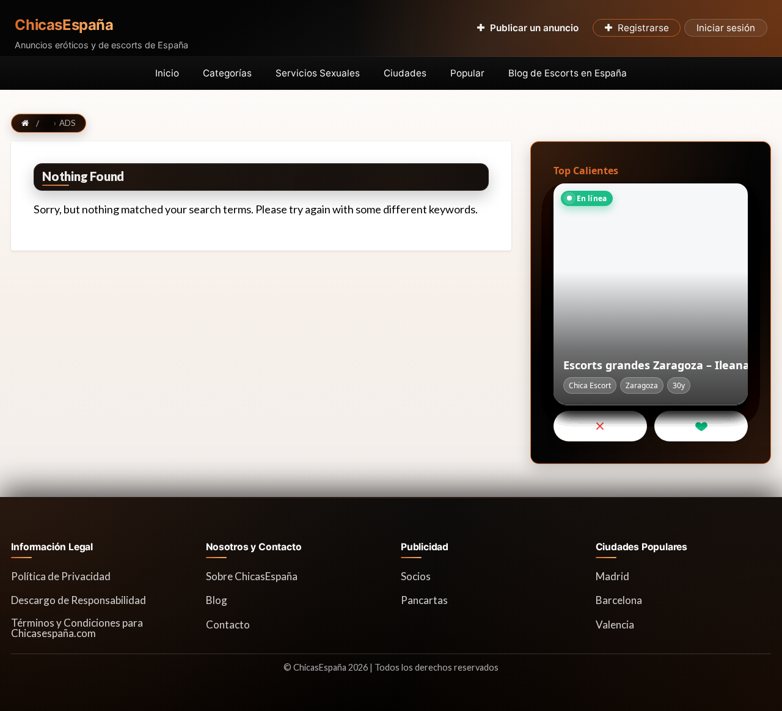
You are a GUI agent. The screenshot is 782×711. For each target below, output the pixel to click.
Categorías (227, 73)
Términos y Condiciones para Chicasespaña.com (77, 627)
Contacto (228, 624)
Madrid (612, 576)
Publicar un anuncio (534, 28)
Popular (467, 73)
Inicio (167, 73)
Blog (216, 600)
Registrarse (643, 28)
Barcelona (619, 600)
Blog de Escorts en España (567, 73)
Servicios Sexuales (318, 73)
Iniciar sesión (725, 28)
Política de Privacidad (61, 576)
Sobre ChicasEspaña (252, 576)
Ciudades (405, 73)
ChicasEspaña (64, 25)
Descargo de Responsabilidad (78, 600)
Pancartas (424, 600)
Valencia (615, 624)
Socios (416, 576)
